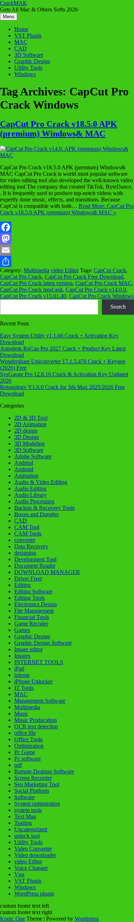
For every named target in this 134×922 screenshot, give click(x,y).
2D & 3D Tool (31, 418)
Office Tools (28, 739)
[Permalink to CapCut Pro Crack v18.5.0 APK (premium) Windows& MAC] (67, 155)
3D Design (26, 437)
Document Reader (34, 566)
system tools (28, 810)
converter (24, 540)
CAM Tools (27, 533)
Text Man (25, 816)
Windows (25, 74)
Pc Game (24, 752)
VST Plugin (27, 36)
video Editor (65, 270)
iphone (22, 675)
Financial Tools (31, 617)
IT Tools (24, 688)
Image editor (28, 649)
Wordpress (87, 919)
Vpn (19, 874)
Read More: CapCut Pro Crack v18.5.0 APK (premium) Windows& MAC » (67, 209)
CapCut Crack (110, 270)
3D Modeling (29, 443)
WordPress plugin (34, 894)
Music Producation (35, 720)
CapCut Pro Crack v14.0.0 (96, 289)
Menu (8, 16)
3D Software (28, 55)
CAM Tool (26, 527)
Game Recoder (31, 624)
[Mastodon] (67, 238)
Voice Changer (31, 868)
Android (23, 469)
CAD (20, 48)
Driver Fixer (28, 578)
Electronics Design (35, 604)
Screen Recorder (33, 778)
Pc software (27, 759)
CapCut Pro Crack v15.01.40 (33, 296)
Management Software (39, 701)
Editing (22, 585)
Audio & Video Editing (40, 482)
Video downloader (35, 855)
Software (24, 797)
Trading (23, 823)
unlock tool (27, 836)
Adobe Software (32, 456)
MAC (21, 42)
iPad (19, 669)
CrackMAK (13, 3)
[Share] (67, 261)
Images (22, 656)
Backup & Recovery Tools (44, 508)
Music (21, 714)
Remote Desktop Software (44, 771)
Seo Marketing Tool (36, 784)
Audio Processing (34, 501)
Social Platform (31, 791)
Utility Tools (28, 68)
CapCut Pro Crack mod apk (31, 289)
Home (21, 29)
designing (25, 553)
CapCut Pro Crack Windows (101, 296)
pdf (18, 765)
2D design (26, 431)
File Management (34, 611)
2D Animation (30, 424)
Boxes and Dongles (36, 514)
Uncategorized (30, 829)
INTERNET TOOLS (38, 662)
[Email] (67, 250)
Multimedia (36, 270)
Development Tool (35, 559)
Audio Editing (30, 488)
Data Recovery (31, 546)
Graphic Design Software (43, 643)
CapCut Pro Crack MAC (103, 283)
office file (25, 733)
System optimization (37, 804)
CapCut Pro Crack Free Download (84, 277)
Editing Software (33, 591)
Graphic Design (32, 61)
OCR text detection (36, 726)
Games (22, 630)
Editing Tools (29, 598)
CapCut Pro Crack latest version (36, 283)
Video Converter (33, 849)
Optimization (29, 746)
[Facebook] (67, 227)
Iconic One (12, 919)
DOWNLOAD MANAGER (47, 572)
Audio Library (30, 495)
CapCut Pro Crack (21, 277)
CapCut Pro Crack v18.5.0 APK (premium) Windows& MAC (58, 128)
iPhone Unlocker (33, 681)
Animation (26, 476)
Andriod (23, 463)
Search (118, 307)
